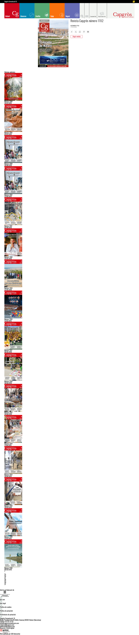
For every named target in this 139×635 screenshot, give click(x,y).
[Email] (88, 32)
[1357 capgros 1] (69, 336)
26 (5, 576)
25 (5, 574)
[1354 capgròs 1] (69, 429)
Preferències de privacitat (8, 614)
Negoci (68, 16)
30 (5, 582)
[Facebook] (72, 32)
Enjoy (52, 16)
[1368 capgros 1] (69, 87)
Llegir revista (76, 36)
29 (5, 581)
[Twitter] (76, 32)
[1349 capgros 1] (69, 522)
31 (5, 584)
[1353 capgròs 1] (69, 460)
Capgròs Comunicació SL (10, 1)
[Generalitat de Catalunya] (69, 594)
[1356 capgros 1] (69, 367)
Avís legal (3, 603)
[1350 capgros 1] (69, 491)
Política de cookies (5, 607)
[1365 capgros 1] (69, 118)
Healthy (38, 16)
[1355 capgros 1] (69, 398)
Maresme (23, 16)
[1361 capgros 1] (69, 211)
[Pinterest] (84, 32)
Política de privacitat (6, 611)
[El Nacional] (134, 1)
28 (5, 579)
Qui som (2, 599)
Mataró (7, 16)
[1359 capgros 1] (69, 273)
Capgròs (119, 15)
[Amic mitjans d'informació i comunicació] (69, 631)
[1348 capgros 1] (69, 553)
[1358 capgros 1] (69, 304)
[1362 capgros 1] (69, 149)
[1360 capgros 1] (69, 242)
